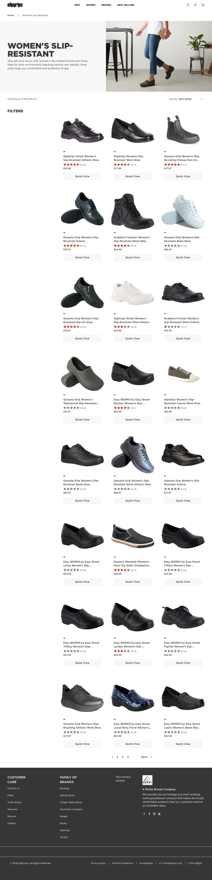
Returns (11, 816)
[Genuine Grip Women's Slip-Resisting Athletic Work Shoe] (82, 698)
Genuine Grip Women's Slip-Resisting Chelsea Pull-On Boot (182, 160)
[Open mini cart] (203, 5)
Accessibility (146, 863)
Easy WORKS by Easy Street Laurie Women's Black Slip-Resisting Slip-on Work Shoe (182, 728)
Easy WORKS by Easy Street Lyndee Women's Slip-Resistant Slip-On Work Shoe (132, 647)
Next (144, 757)
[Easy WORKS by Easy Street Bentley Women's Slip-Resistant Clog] (132, 373)
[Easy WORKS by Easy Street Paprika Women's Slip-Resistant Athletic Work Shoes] (183, 617)
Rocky (63, 823)
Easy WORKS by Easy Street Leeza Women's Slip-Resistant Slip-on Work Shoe (81, 566)
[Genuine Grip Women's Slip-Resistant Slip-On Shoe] (82, 292)
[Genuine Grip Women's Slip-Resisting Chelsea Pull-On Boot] (183, 130)
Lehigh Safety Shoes (71, 802)
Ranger (64, 816)
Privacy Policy (98, 863)
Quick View (82, 176)
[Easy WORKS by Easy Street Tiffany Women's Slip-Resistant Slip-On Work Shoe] (183, 536)
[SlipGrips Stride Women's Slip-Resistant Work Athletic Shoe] (132, 292)
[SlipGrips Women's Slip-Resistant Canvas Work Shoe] (183, 373)
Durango (64, 788)
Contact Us (13, 788)
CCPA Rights (195, 863)
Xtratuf (64, 837)
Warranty (12, 809)
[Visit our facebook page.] (149, 815)
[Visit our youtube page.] (159, 815)
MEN (77, 5)
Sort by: (173, 99)
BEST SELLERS (125, 5)
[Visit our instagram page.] (154, 815)
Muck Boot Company (71, 809)
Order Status (14, 802)
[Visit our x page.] (144, 815)
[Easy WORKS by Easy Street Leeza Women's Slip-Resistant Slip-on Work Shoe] (82, 536)
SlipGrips (65, 830)
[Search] (188, 5)
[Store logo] (15, 5)
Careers (11, 823)
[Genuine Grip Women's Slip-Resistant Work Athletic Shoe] (132, 454)
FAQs (10, 795)
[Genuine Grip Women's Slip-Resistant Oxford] (82, 211)
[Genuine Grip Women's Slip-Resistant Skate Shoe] (183, 211)
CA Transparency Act (170, 863)
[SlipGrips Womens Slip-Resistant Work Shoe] (132, 130)
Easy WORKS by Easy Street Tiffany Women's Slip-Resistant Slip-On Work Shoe (182, 566)
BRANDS (106, 5)
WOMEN (90, 5)
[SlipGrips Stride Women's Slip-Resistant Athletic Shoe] (82, 130)
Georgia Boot (67, 795)
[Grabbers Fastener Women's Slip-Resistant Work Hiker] (132, 211)
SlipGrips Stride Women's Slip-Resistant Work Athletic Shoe (132, 322)
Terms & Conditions (122, 863)
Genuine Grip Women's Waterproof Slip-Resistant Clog (80, 403)
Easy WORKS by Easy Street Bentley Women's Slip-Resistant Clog (132, 403)
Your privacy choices (123, 779)
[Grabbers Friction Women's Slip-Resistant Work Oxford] (183, 292)
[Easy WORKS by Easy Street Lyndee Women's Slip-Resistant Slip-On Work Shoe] (132, 617)
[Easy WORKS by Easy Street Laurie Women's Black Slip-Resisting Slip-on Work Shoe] (183, 698)
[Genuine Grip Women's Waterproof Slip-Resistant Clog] (82, 373)
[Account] (195, 5)
